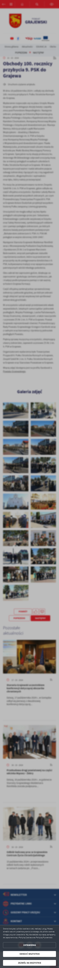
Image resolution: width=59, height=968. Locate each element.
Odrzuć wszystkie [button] (30, 953)
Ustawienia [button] (29, 945)
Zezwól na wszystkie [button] (29, 962)
